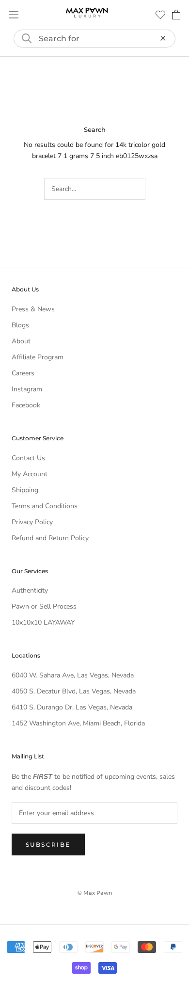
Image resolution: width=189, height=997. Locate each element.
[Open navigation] (13, 14)
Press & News (33, 309)
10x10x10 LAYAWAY (43, 622)
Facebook (26, 405)
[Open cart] (176, 14)
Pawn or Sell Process (44, 606)
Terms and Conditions (45, 506)
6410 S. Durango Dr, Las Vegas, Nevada (72, 707)
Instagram (27, 389)
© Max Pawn (95, 892)
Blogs (20, 325)
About (21, 341)
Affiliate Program (37, 357)
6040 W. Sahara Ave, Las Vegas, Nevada (73, 675)
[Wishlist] (160, 14)
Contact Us (28, 458)
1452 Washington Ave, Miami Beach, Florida (78, 723)
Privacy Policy (32, 522)
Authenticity (30, 590)
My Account (29, 474)
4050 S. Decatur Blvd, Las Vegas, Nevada (74, 691)
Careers (23, 373)
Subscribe (48, 844)
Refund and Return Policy (50, 538)
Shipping (25, 490)
